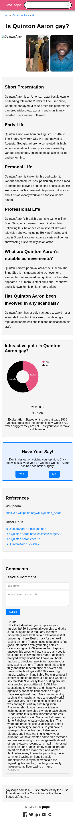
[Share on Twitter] (31, 815)
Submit (13, 611)
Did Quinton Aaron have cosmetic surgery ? (34, 533)
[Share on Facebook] (25, 815)
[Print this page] (50, 815)
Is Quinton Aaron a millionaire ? (26, 528)
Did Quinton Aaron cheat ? (23, 539)
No (54, 474)
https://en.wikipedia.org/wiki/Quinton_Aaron (34, 512)
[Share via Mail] (44, 815)
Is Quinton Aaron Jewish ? (22, 544)
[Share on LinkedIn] (37, 815)
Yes (21, 474)
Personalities (20, 15)
